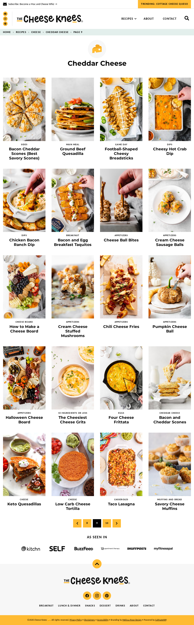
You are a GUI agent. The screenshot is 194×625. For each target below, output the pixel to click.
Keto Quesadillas (24, 504)
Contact (170, 18)
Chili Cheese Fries (121, 326)
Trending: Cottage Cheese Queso (164, 4)
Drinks (120, 605)
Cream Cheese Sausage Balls (170, 242)
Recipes (127, 18)
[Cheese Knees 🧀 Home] (50, 18)
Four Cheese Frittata (121, 419)
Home (7, 32)
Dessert (105, 605)
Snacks (90, 605)
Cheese (36, 32)
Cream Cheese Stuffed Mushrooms (73, 331)
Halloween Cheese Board (24, 419)
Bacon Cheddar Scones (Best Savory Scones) (24, 153)
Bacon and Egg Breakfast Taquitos (73, 242)
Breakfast (46, 605)
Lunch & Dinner (69, 605)
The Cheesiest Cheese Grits (73, 419)
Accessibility (103, 620)
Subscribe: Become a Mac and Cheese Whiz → (32, 4)
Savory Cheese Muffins (170, 506)
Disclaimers (89, 620)
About (149, 18)
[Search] (187, 18)
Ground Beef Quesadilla (72, 151)
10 (106, 523)
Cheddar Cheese (57, 32)
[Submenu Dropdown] (135, 19)
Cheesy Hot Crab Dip (170, 151)
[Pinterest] (5, 23)
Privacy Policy (76, 620)
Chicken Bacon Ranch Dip (24, 242)
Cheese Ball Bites (121, 240)
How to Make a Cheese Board (24, 328)
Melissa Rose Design (132, 620)
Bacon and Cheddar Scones (169, 419)
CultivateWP (160, 620)
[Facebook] (5, 14)
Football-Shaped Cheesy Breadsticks (121, 153)
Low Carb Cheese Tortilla (72, 506)
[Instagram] (5, 18)
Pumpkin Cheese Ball (170, 328)
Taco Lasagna (121, 504)
